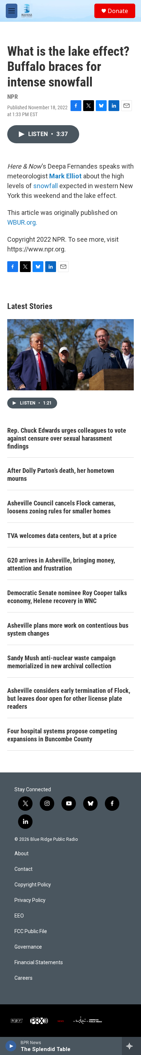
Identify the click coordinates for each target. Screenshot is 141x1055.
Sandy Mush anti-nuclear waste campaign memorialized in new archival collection (61, 662)
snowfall (45, 186)
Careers (23, 978)
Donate (118, 11)
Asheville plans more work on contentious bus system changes (67, 629)
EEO (19, 916)
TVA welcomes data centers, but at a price (62, 535)
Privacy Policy (30, 900)
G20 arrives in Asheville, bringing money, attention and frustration (61, 564)
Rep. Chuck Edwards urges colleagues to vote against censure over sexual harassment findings (66, 438)
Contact (23, 869)
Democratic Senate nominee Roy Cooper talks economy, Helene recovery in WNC (67, 597)
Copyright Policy (32, 884)
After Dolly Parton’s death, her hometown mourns (60, 474)
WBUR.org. (22, 222)
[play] (11, 1046)
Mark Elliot (65, 176)
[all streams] (131, 1046)
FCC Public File (30, 931)
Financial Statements (38, 962)
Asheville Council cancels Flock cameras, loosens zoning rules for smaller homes (61, 507)
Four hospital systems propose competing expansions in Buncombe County (62, 735)
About (21, 853)
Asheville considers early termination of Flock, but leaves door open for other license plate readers (68, 698)
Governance (28, 947)
